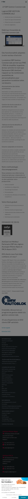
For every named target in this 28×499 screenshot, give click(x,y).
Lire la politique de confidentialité (8, 492)
